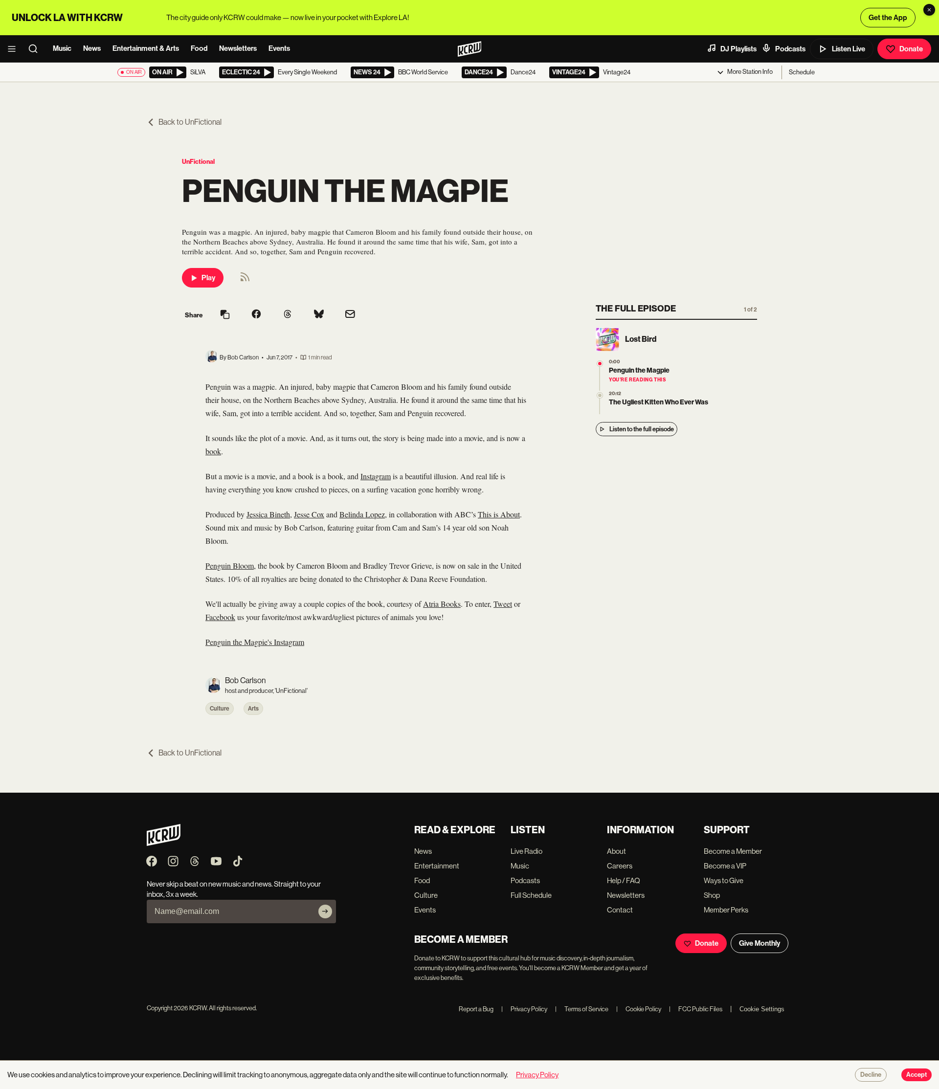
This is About (499, 514)
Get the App (888, 17)
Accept (916, 1075)
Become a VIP (725, 866)
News (92, 48)
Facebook (220, 617)
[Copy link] (225, 315)
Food (199, 48)
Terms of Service (581, 1009)
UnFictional (198, 161)
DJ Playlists (738, 48)
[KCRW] (163, 843)
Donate (911, 48)
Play (208, 277)
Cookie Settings (761, 1009)
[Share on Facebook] (256, 315)
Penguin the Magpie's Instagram (254, 642)
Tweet (502, 604)
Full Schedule (531, 895)
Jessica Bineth (268, 514)
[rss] (245, 280)
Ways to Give (723, 880)
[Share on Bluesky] (319, 315)
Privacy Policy (524, 1009)
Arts (253, 708)
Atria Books (442, 604)
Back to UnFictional (190, 122)
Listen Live (848, 48)
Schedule (802, 72)
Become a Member (733, 851)
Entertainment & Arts (145, 48)
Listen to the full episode (641, 429)
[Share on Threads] (287, 315)
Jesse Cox (309, 514)
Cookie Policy (638, 1009)
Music (62, 48)
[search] (36, 49)
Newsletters (238, 48)
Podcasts (790, 48)
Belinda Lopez (362, 514)
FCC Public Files (695, 1009)
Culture (219, 708)
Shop (712, 895)
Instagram (375, 476)
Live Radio (526, 851)
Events (279, 48)
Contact (620, 910)
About (616, 851)
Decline (870, 1075)
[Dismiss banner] (929, 10)
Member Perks (726, 910)
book (213, 451)
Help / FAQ (623, 880)
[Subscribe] (325, 911)
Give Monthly (759, 943)
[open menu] (14, 49)
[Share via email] (350, 315)
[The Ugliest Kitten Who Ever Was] (600, 395)
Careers (619, 866)
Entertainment (436, 866)
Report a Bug (476, 1009)
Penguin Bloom (229, 565)
